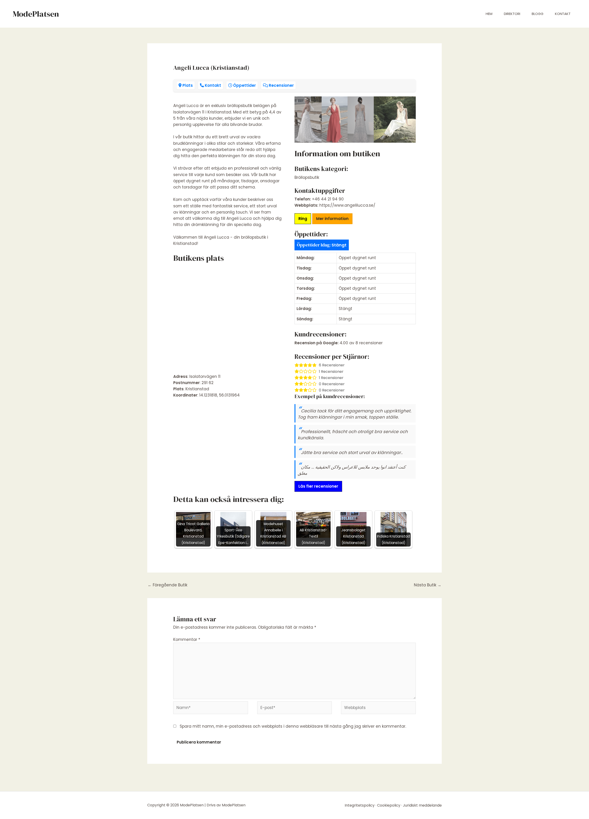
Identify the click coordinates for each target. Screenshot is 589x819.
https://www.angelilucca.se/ (347, 205)
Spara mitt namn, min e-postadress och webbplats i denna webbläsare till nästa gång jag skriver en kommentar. (293, 726)
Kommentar (186, 639)
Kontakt (563, 13)
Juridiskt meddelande (422, 805)
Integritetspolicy (360, 805)
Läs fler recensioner (318, 486)
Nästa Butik (427, 585)
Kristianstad (197, 389)
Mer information (332, 218)
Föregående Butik (167, 585)
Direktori (512, 13)
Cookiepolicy (388, 805)
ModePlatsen (36, 13)
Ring (302, 218)
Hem (489, 13)
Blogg (537, 13)
